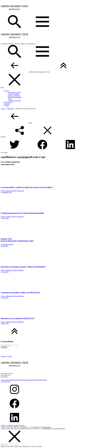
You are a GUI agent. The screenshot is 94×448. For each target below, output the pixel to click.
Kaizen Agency (46, 427)
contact (3, 380)
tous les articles (17, 380)
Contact (6, 105)
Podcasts (6, 104)
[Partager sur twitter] (15, 151)
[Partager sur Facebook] (43, 151)
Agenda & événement (14, 100)
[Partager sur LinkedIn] (70, 151)
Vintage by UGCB (6, 356)
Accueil (6, 91)
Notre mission (8, 102)
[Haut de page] (63, 72)
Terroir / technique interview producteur (14, 94)
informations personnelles (29, 380)
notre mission (9, 380)
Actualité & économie (14, 92)
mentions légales (42, 380)
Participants (10, 108)
